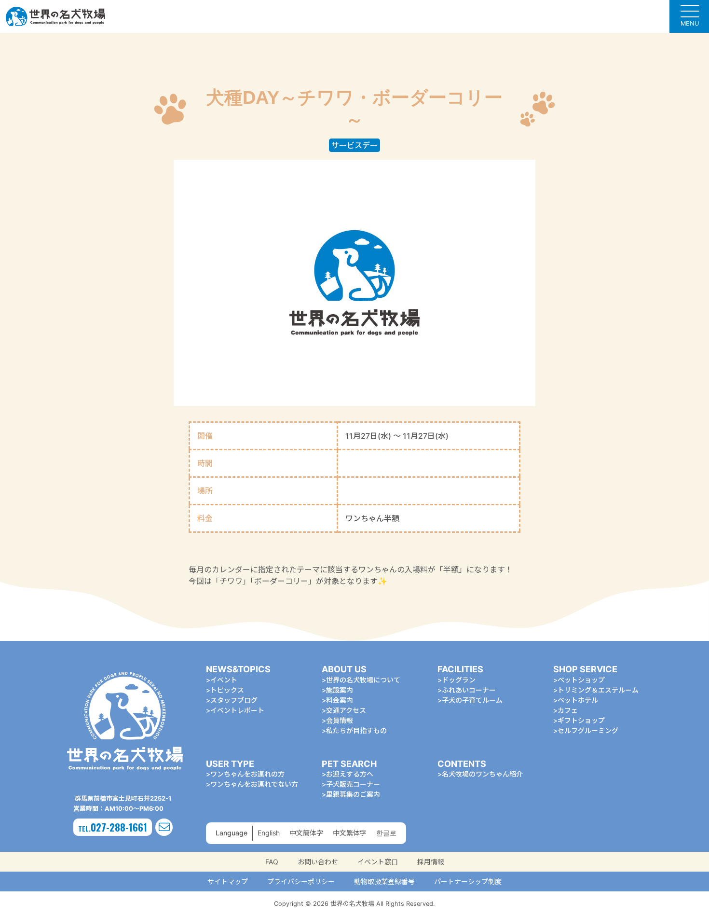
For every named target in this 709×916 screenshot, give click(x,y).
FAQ (271, 862)
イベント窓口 (377, 862)
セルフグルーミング (588, 730)
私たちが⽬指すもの (356, 730)
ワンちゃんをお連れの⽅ (247, 774)
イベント (223, 680)
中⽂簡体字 (306, 833)
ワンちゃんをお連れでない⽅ (254, 784)
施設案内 (339, 690)
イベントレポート (237, 710)
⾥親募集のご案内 (353, 794)
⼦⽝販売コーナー (353, 784)
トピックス (227, 690)
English (269, 833)
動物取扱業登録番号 (384, 881)
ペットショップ (581, 680)
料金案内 (339, 700)
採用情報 (430, 862)
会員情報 (339, 720)
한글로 (386, 833)
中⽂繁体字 (350, 833)
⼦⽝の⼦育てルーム (472, 700)
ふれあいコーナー (469, 690)
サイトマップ (227, 881)
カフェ (568, 710)
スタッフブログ (234, 700)
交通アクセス (346, 710)
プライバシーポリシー (301, 881)
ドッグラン (459, 680)
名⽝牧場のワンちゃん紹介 (482, 774)
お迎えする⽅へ (349, 774)
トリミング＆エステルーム (598, 690)
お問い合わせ (318, 862)
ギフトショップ (581, 720)
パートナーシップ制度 (468, 881)
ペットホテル (578, 700)
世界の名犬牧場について (363, 680)
